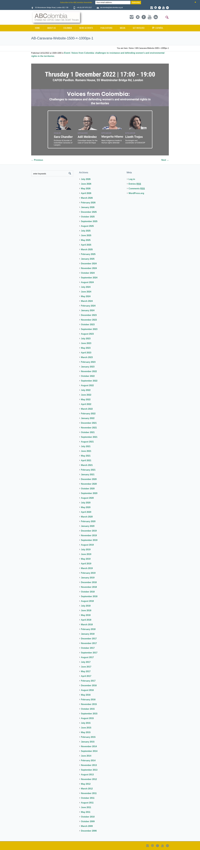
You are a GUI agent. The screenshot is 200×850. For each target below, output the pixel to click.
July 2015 (85, 723)
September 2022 (89, 380)
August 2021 (87, 441)
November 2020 (89, 484)
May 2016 (85, 695)
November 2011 (89, 793)
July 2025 (85, 230)
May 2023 (85, 348)
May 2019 (85, 559)
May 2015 (85, 732)
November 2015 (89, 704)
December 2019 (89, 530)
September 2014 (89, 751)
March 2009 (87, 826)
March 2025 (87, 249)
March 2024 (87, 301)
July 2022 (85, 390)
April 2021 (86, 460)
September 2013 (89, 770)
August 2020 (87, 498)
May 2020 (85, 507)
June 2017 (86, 666)
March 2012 (87, 788)
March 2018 (87, 624)
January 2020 (87, 526)
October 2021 (88, 432)
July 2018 (85, 605)
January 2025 (87, 259)
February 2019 (88, 573)
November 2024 (89, 268)
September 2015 (89, 713)
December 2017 (89, 638)
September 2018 (89, 596)
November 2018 (89, 587)
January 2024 (87, 310)
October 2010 (88, 816)
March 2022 (87, 409)
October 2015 (88, 709)
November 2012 (89, 779)
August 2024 (87, 282)
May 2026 (85, 188)
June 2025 (86, 235)
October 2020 (88, 488)
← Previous (37, 160)
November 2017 (89, 643)
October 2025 (88, 216)
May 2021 (85, 455)
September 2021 (89, 437)
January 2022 (87, 418)
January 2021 (87, 474)
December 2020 (89, 479)
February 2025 (88, 254)
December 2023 (89, 315)
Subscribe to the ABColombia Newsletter (76, 2)
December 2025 (89, 212)
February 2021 (88, 470)
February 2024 (88, 305)
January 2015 (87, 741)
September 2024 (89, 277)
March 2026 (87, 198)
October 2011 (87, 798)
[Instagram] (151, 7)
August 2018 (87, 601)
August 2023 (87, 334)
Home (131, 48)
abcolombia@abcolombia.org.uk (111, 7)
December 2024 (89, 263)
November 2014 (89, 746)
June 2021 (86, 451)
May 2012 (85, 784)
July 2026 (85, 179)
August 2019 (87, 545)
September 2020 (89, 493)
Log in (132, 179)
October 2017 (88, 648)
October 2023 (88, 324)
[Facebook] (159, 7)
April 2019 (86, 563)
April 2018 (86, 620)
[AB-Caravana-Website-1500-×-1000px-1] (100, 109)
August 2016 (87, 690)
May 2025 (85, 240)
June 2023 (86, 343)
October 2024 (88, 273)
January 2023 (87, 366)
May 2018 (85, 615)
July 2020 (85, 502)
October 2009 (88, 821)
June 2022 (86, 395)
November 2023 (89, 319)
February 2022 (88, 413)
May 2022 (85, 399)
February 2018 (88, 629)
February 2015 (88, 737)
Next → (165, 160)
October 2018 (88, 591)
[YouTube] (163, 7)
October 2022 (88, 376)
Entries (135, 184)
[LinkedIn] (167, 7)
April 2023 (86, 352)
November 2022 (89, 371)
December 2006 (89, 830)
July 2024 (85, 287)
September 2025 (89, 221)
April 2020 (86, 512)
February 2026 (88, 202)
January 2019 (87, 577)
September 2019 (89, 540)
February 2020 (88, 521)
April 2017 (86, 676)
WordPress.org (136, 193)
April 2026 (86, 193)
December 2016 (89, 685)
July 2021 (85, 446)
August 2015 (87, 718)
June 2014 (86, 755)
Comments (137, 188)
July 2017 (85, 662)
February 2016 (88, 699)
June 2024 (86, 291)
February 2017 (88, 680)
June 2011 (86, 807)
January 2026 (87, 207)
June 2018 (86, 610)
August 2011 (87, 802)
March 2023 (87, 357)
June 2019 (86, 554)
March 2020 (87, 516)
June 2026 (86, 184)
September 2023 (89, 329)
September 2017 (89, 652)
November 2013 (89, 765)
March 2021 (87, 465)
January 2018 (87, 634)
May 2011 (85, 812)
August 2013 (87, 774)
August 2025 (87, 226)
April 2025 (86, 244)
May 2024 (85, 296)
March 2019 (87, 568)
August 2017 (87, 657)
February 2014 (88, 760)
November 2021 (89, 427)
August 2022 (87, 385)
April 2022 (86, 404)
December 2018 (89, 582)
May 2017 (85, 671)
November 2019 (89, 535)
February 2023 (88, 362)
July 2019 (85, 549)
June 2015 (86, 727)
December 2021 (89, 423)
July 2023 (85, 338)
